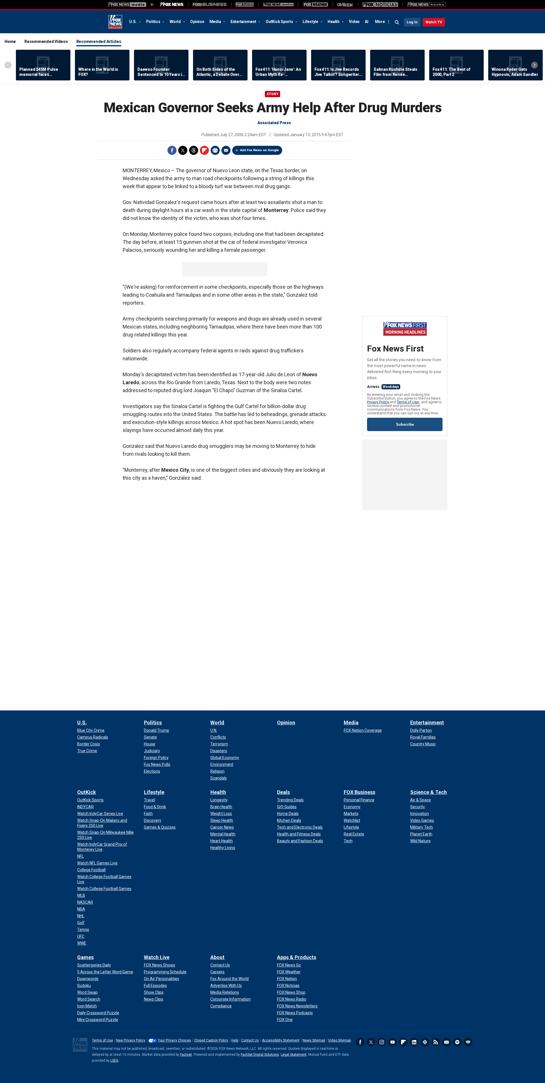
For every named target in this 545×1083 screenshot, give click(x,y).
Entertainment (243, 21)
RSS (435, 1042)
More (380, 21)
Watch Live (156, 957)
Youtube (392, 1042)
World (176, 21)
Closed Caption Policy (211, 1040)
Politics (153, 21)
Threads (193, 150)
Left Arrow (8, 65)
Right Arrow (534, 65)
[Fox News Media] (172, 4)
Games (85, 957)
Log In (412, 22)
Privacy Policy (378, 402)
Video (354, 21)
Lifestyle (311, 21)
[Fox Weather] (315, 4)
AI (366, 21)
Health (334, 21)
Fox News (115, 22)
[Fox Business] (210, 4)
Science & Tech (428, 792)
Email (225, 150)
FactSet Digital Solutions (260, 1055)
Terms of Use (408, 402)
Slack (425, 1042)
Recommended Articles (98, 41)
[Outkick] (345, 5)
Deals (283, 792)
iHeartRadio (468, 1042)
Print (215, 150)
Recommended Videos (46, 41)
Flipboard (204, 150)
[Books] (427, 4)
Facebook (172, 150)
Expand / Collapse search (397, 22)
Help (234, 1040)
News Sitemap (314, 1040)
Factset (186, 1055)
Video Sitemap (339, 1040)
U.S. (133, 21)
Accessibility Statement (280, 1040)
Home (10, 41)
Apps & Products (296, 957)
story (272, 94)
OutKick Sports (280, 21)
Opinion (197, 21)
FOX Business (359, 792)
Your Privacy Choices (174, 1040)
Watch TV (433, 22)
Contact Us (250, 1040)
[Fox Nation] (245, 4)
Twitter (182, 150)
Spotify (457, 1042)
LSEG (114, 1061)
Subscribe (405, 424)
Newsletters (446, 1042)
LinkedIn (414, 1042)
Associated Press (274, 122)
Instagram (382, 1042)
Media (215, 21)
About (217, 957)
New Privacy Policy (130, 1040)
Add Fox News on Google (259, 150)
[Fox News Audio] (278, 4)
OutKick (86, 792)
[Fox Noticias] (380, 4)
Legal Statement (294, 1055)
